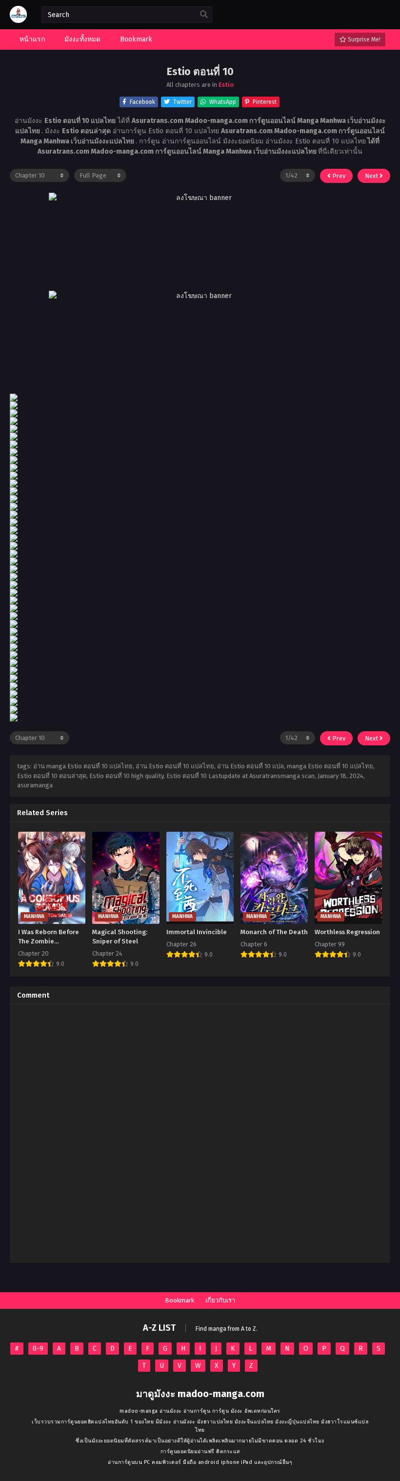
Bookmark (179, 1300)
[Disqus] (200, 1134)
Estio (226, 84)
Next (372, 176)
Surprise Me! (363, 39)
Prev (338, 176)
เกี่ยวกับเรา (220, 1300)
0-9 (38, 1348)
